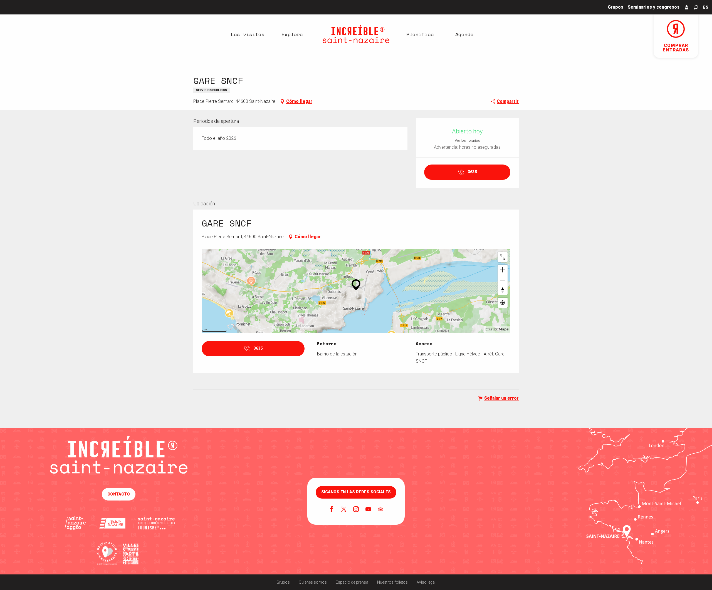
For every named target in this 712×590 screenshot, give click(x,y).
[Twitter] (344, 509)
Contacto (118, 494)
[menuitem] (247, 34)
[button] (696, 7)
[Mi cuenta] (687, 7)
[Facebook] (331, 509)
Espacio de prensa (352, 582)
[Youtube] (368, 509)
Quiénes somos (313, 582)
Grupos (283, 582)
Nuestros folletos (392, 582)
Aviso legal (426, 582)
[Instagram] (356, 509)
